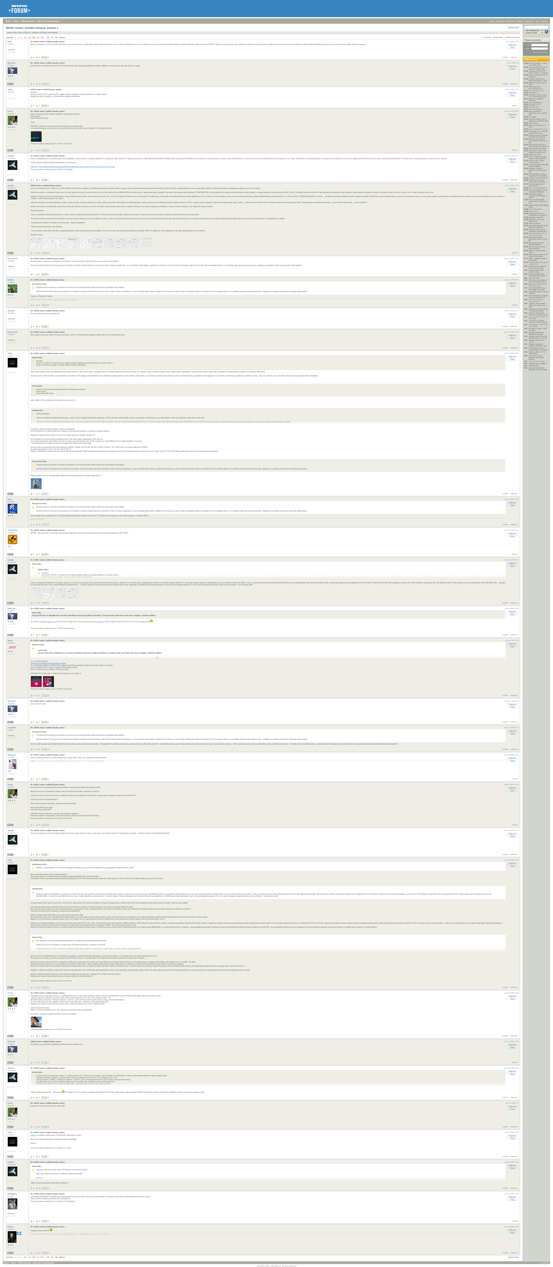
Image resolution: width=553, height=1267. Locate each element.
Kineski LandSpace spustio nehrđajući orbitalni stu (538, 191)
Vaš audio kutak (534, 278)
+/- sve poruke (486, 37)
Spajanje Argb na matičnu (537, 363)
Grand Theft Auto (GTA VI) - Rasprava (538, 76)
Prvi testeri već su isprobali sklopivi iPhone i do (538, 132)
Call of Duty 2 (533, 123)
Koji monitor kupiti (535, 154)
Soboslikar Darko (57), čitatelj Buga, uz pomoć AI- (538, 214)
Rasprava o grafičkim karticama (536, 99)
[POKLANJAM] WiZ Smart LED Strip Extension (538, 234)
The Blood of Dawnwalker (538, 148)
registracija (500, 21)
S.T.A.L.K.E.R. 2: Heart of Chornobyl (537, 317)
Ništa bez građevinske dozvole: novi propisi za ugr (538, 314)
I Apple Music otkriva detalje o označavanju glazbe (538, 310)
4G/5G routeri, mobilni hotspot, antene (46, 90)
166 (48, 37)
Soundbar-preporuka (536, 217)
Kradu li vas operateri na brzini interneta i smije (537, 267)
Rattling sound (534, 366)
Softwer (10, 280)
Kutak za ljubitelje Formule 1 (538, 129)
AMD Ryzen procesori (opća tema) (536, 220)
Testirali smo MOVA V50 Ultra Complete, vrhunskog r (538, 72)
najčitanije (519, 21)
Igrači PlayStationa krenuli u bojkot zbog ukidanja (538, 226)
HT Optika (532, 117)
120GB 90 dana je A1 (47, 622)
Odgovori (512, 45)
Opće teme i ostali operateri (48, 21)
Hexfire (10, 1227)
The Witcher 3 (533, 93)
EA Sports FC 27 (534, 105)
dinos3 (10, 641)
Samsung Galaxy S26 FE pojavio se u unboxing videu (538, 120)
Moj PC (10, 84)
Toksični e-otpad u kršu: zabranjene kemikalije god (538, 230)
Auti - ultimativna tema (536, 90)
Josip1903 (11, 728)
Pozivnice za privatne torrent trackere (536, 300)
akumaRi (11, 311)
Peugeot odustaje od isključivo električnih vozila (538, 345)
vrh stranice (545, 1263)
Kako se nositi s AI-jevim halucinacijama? (537, 247)
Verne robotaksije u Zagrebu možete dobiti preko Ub (538, 296)
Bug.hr (8, 21)
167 (52, 37)
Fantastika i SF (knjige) (537, 361)
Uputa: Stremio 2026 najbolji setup (538, 206)
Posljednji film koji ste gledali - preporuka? (538, 263)
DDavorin (11, 63)
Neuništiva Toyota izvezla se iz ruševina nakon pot (538, 95)
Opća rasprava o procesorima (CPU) (535, 87)
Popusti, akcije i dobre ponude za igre (536, 271)
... (22, 37)
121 (25, 37)
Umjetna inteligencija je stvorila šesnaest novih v (537, 275)
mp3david (11, 755)
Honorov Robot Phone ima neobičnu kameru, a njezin (538, 337)
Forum (16, 21)
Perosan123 (12, 259)
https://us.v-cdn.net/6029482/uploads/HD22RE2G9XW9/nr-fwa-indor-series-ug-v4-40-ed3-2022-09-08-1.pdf (73, 167)
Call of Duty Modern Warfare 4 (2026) (539, 292)
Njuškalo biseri (534, 107)
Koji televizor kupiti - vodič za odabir (538, 329)
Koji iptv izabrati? (534, 223)
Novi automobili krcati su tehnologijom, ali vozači (537, 288)
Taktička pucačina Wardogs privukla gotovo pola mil (538, 136)
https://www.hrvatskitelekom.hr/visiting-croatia (48, 663)
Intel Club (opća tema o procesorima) (537, 185)
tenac (10, 499)
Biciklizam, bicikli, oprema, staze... (538, 83)
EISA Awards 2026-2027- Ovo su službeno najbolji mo (538, 145)
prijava (491, 21)
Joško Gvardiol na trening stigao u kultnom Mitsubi (538, 157)
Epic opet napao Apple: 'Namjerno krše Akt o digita (538, 368)
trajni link (505, 57)
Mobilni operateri (28, 21)
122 (29, 37)
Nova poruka (513, 27)
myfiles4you (12, 530)
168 (56, 37)
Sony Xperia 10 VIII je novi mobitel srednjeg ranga (538, 68)
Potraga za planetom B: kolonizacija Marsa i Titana (538, 79)
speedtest (72, 956)
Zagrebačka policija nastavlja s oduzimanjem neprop (537, 195)
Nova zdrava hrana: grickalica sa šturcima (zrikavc (536, 357)
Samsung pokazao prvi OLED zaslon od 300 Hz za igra (538, 140)
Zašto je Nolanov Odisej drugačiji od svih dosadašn (538, 175)
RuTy (9, 42)
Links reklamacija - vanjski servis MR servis (538, 64)
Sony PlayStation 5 (535, 103)
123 (33, 37)
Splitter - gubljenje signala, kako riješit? (538, 259)
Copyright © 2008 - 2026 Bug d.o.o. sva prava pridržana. (276, 1266)
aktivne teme (509, 21)
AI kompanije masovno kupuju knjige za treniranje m (539, 349)
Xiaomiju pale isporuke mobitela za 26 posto (536, 333)
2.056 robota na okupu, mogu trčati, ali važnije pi (537, 181)
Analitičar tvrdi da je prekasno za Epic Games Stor (538, 170)
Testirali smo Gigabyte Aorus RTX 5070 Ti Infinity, (538, 321)
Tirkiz (33, 122)
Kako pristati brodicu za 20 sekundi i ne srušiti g (538, 255)
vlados (10, 90)
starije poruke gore (513, 37)
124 (38, 37)
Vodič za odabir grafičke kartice (537, 251)
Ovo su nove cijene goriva (538, 188)
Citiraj (512, 47)
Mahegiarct (12, 1194)
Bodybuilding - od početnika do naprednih (538, 325)
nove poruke (529, 21)
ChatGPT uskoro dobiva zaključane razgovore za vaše (537, 305)
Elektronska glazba (535, 209)
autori (537, 21)
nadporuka (514, 57)
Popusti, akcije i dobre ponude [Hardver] (536, 243)
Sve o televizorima (535, 109)
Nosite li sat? (533, 211)
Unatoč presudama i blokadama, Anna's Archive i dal (538, 239)
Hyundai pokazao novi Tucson (536, 341)
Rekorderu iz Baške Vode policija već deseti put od (538, 151)
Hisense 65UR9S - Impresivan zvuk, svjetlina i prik (538, 113)
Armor (10, 111)
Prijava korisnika (532, 40)
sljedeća (62, 37)
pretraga (544, 21)
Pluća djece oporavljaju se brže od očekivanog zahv (538, 281)
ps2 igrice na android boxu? (538, 178)
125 (42, 37)
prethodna (9, 37)
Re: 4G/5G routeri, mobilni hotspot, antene (48, 42)
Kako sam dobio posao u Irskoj (537, 126)
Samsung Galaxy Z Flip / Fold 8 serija (537, 352)
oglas (41, 1044)
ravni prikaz (499, 37)
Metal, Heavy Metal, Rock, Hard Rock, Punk (538, 285)
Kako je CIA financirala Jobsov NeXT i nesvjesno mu (538, 201)
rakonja (10, 156)
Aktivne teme (530, 59)
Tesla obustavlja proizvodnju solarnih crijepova (538, 165)
